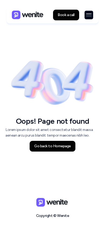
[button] (89, 15)
